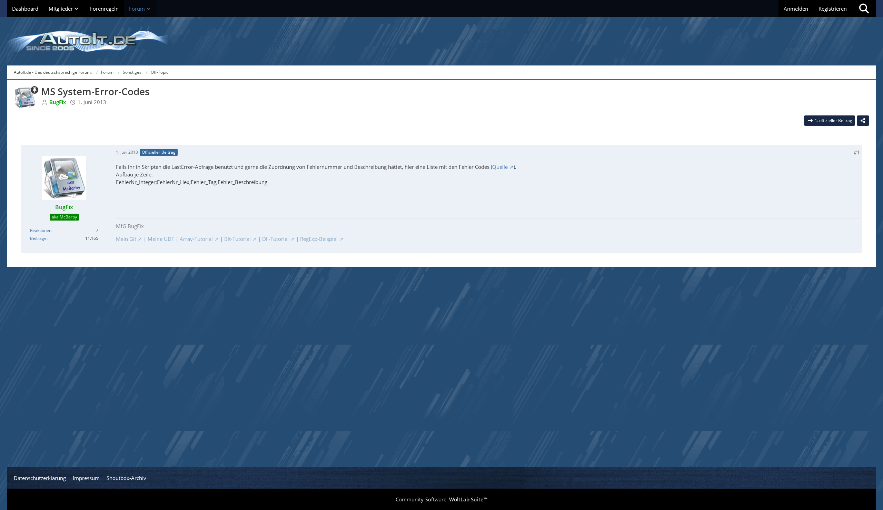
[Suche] (864, 8)
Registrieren (832, 8)
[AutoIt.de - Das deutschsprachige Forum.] (441, 41)
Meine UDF (161, 238)
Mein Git (126, 238)
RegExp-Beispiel (319, 238)
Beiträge (38, 238)
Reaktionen (40, 230)
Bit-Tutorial (237, 238)
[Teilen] (863, 120)
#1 (857, 152)
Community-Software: (441, 499)
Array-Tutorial (196, 238)
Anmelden (796, 8)
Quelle (500, 166)
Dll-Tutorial (275, 238)
